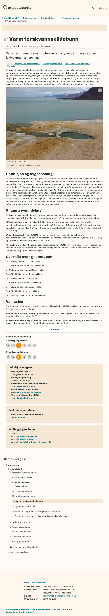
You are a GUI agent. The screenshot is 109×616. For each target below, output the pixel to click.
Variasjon (11, 66)
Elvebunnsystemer (70, 18)
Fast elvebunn (20, 486)
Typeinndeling (48, 18)
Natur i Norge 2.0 (10, 18)
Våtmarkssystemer (20, 527)
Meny (103, 8)
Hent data (67, 609)
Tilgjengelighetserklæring (45, 609)
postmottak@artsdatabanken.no (59, 596)
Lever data (12, 612)
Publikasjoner (26, 612)
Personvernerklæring (18, 609)
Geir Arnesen (15, 161)
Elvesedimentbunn (22, 491)
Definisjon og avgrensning (26, 64)
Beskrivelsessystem (18, 552)
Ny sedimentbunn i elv (23, 507)
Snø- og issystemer (20, 541)
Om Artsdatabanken (35, 582)
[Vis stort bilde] (100, 90)
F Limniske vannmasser (21, 536)
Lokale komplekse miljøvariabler (23, 547)
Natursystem (29, 18)
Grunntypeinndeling (52, 64)
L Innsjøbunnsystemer (21, 477)
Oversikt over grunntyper (77, 64)
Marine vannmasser (20, 532)
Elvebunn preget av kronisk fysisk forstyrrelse (36, 511)
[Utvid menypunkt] (102, 465)
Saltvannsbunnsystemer (23, 473)
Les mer (54, 329)
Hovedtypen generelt (16, 341)
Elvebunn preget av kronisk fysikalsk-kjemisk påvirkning (40, 516)
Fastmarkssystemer (21, 522)
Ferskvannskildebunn (23, 496)
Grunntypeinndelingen (17, 352)
